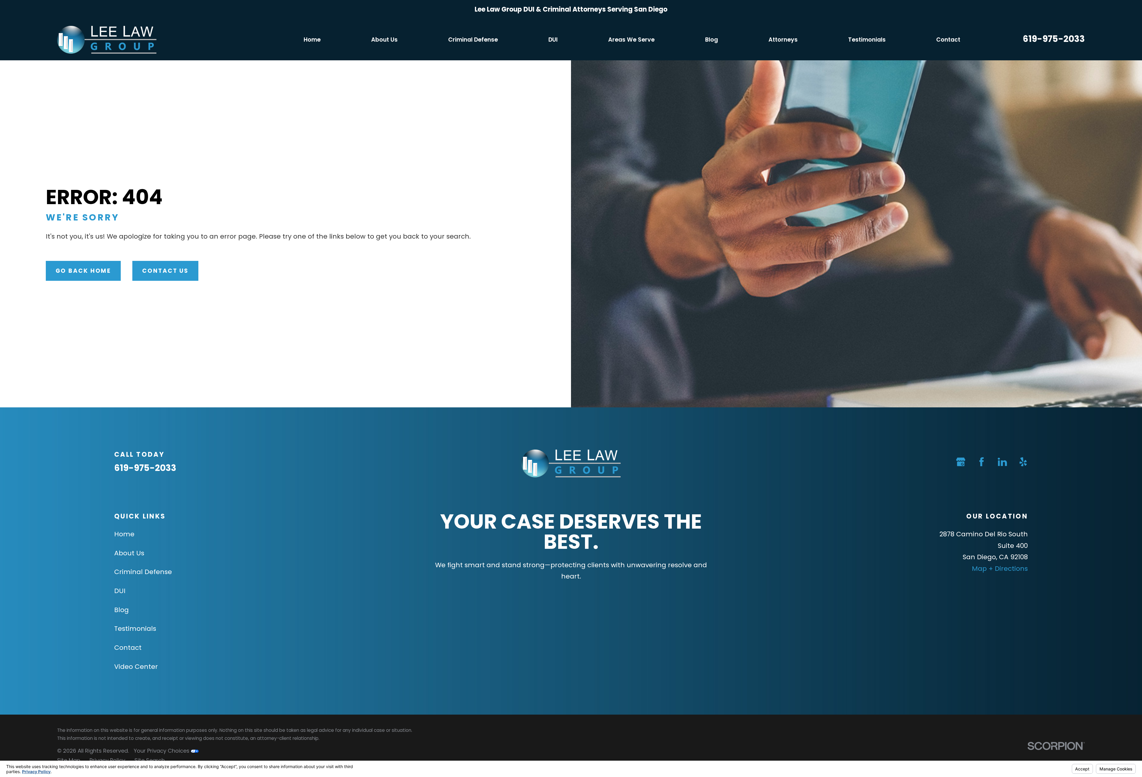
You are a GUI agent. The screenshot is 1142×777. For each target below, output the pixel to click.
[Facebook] (981, 461)
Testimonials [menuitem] (867, 40)
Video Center (136, 666)
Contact (128, 647)
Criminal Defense (143, 571)
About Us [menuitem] (384, 40)
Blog (121, 609)
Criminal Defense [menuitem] (473, 40)
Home (124, 534)
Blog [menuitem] (711, 40)
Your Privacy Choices (162, 750)
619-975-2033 (1054, 39)
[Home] (106, 40)
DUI (120, 590)
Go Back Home (83, 271)
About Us (129, 553)
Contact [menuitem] (948, 40)
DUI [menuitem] (553, 40)
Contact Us (165, 271)
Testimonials (135, 628)
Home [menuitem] (312, 40)
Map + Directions (1000, 568)
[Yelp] (1023, 461)
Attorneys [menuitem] (783, 40)
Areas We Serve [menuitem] (631, 40)
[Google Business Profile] (960, 461)
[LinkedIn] (1002, 461)
